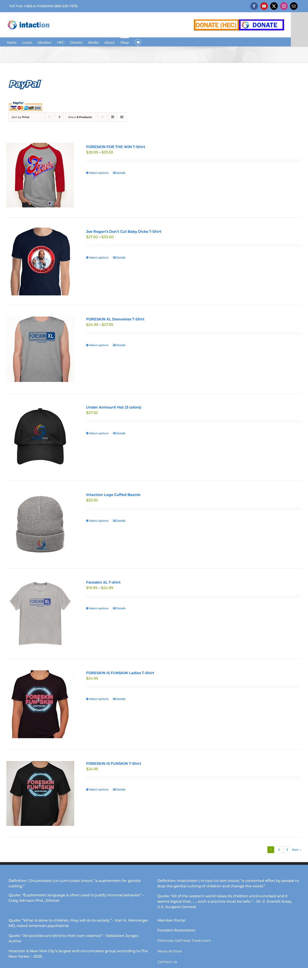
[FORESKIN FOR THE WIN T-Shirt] (40, 175)
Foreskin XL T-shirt (103, 582)
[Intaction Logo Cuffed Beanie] (40, 524)
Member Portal (171, 920)
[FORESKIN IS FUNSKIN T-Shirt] (40, 793)
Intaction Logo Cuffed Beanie (113, 495)
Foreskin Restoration (176, 930)
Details (120, 172)
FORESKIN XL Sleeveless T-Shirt (115, 319)
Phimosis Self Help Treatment (184, 940)
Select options (98, 172)
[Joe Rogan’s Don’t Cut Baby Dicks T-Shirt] (40, 261)
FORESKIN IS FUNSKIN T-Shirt (113, 763)
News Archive (169, 951)
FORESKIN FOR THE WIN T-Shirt (115, 147)
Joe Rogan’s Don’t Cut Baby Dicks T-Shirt (123, 231)
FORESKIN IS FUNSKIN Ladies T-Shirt (120, 673)
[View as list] (121, 117)
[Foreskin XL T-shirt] (40, 614)
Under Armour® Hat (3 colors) (113, 407)
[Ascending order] (59, 117)
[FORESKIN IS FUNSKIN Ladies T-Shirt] (40, 704)
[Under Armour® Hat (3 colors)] (40, 437)
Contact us (167, 962)
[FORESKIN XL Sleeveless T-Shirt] (40, 349)
